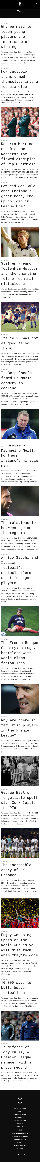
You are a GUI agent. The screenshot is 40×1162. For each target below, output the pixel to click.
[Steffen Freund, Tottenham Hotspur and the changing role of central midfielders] (20, 242)
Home (20, 1130)
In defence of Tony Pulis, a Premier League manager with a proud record (16, 1056)
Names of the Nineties (20, 1136)
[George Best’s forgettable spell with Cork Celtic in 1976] (20, 771)
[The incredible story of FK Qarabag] (20, 843)
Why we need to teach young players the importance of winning (16, 36)
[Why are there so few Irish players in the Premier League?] (20, 699)
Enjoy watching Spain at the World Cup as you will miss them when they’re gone (19, 944)
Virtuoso (20, 1148)
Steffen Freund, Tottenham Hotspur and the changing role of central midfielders (19, 273)
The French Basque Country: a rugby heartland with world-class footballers (19, 652)
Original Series (20, 1139)
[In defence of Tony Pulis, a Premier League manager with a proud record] (20, 1026)
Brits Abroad (20, 1117)
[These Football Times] (20, 4)
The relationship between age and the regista (18, 527)
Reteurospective (20, 1145)
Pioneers (20, 1142)
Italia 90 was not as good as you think (19, 343)
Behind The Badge (20, 1114)
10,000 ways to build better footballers (16, 987)
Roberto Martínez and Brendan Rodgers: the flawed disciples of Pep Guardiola (18, 153)
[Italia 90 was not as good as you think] (20, 316)
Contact (20, 1124)
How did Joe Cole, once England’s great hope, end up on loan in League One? (19, 195)
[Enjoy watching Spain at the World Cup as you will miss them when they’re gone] (20, 913)
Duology (20, 1127)
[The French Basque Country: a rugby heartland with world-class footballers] (20, 621)
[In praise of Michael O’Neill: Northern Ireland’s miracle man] (20, 424)
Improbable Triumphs (20, 1133)
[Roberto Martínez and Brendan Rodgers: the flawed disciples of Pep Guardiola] (20, 122)
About (20, 1111)
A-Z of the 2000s (20, 1108)
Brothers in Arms (20, 1120)
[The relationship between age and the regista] (20, 501)
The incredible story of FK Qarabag (16, 869)
